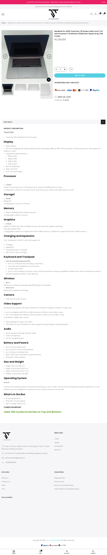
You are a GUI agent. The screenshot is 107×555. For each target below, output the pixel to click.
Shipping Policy (59, 478)
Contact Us (6, 482)
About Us (57, 450)
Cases (56, 439)
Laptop (56, 442)
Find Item (5, 478)
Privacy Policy (59, 482)
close (4, 2)
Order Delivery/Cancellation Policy (66, 489)
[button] (80, 61)
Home (4, 23)
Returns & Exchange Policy (64, 485)
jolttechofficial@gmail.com (15, 458)
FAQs (3, 485)
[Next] (49, 56)
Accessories (58, 446)
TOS (3, 489)
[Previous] (5, 56)
